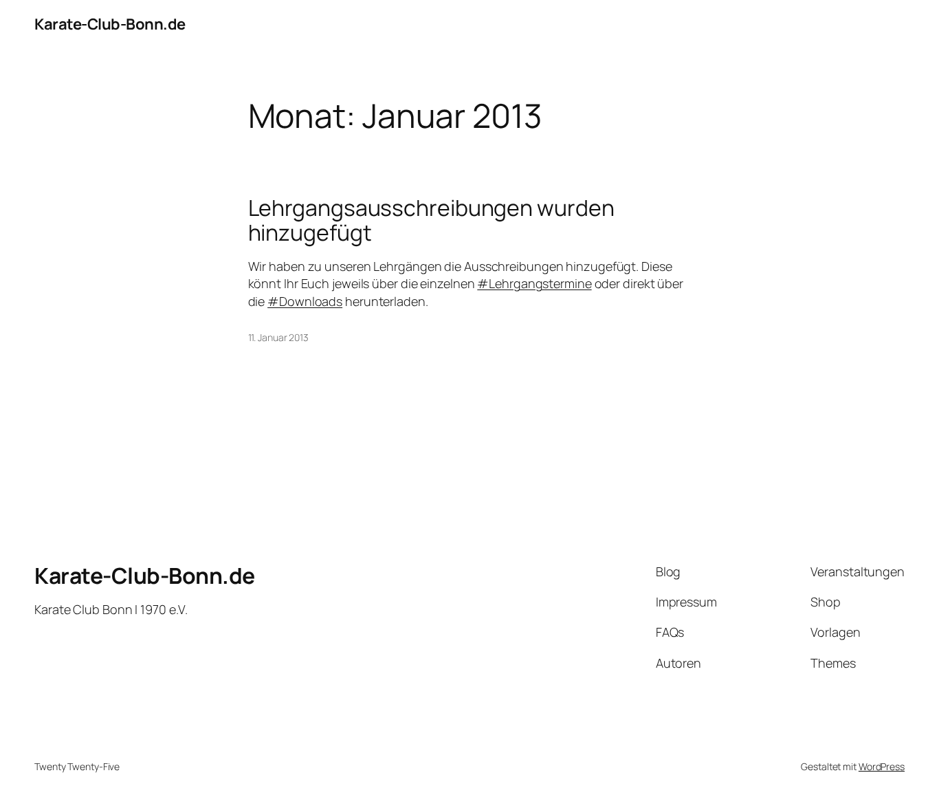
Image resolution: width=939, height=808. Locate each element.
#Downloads (304, 301)
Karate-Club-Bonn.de (110, 24)
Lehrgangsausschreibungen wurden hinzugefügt (431, 220)
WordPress (882, 766)
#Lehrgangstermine (534, 283)
